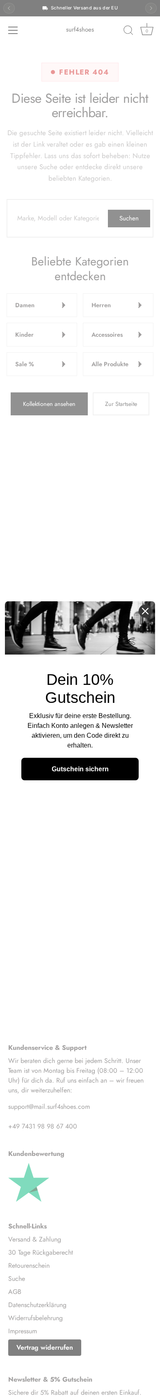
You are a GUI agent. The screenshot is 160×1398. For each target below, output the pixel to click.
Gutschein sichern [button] (80, 769)
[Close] (145, 611)
